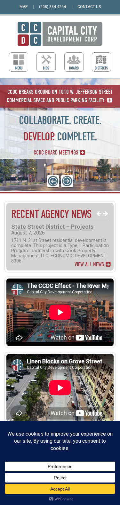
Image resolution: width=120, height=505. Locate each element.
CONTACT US (89, 6)
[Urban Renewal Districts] (101, 62)
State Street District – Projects (52, 226)
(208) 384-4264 (52, 6)
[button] (53, 181)
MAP (24, 6)
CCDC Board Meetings (56, 152)
